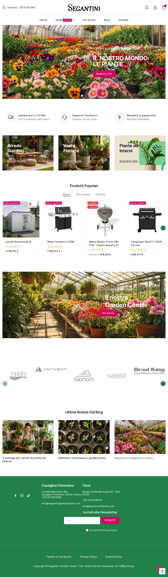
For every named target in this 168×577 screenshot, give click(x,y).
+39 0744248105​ (92, 500)
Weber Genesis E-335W (60, 241)
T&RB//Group (126, 566)
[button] (82, 96)
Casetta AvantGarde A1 (18, 241)
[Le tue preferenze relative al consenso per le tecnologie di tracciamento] (162, 571)
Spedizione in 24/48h (31, 115)
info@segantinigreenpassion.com (61, 503)
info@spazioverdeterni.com (98, 506)
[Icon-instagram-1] (22, 495)
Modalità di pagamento (141, 115)
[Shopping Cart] (164, 7)
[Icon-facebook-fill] (15, 495)
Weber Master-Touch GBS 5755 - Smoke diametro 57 (104, 243)
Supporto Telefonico (85, 115)
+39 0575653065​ (52, 497)
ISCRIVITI (110, 520)
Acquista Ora (104, 73)
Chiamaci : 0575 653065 (21, 7)
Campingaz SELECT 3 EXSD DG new (146, 243)
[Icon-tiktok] (28, 495)
